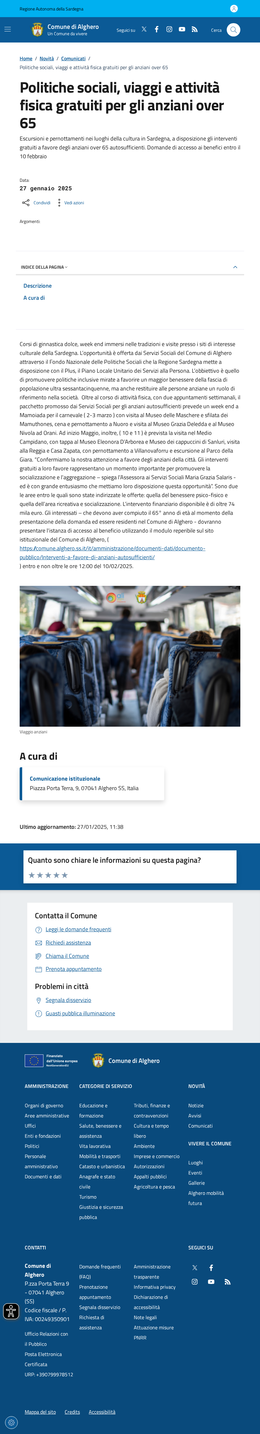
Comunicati (73, 58)
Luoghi (195, 1162)
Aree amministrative (47, 1115)
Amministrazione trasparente (152, 1271)
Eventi (195, 1172)
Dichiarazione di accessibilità (151, 1302)
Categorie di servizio (105, 1086)
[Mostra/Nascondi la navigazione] (7, 29)
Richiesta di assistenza (91, 1322)
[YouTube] (179, 29)
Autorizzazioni (149, 1166)
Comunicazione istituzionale (65, 778)
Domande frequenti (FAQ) (100, 1271)
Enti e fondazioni (43, 1136)
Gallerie (196, 1183)
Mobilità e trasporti (99, 1156)
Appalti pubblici (150, 1176)
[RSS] (192, 29)
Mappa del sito (40, 1412)
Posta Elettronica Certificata (43, 1359)
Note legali (145, 1317)
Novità (47, 58)
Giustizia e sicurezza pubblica (101, 1212)
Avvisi (194, 1115)
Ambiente (144, 1146)
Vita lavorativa (95, 1146)
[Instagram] (166, 29)
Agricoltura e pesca (154, 1186)
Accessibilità (102, 1412)
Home (26, 58)
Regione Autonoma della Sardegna (51, 8)
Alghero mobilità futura (206, 1198)
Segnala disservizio (99, 1307)
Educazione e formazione (93, 1110)
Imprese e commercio (156, 1156)
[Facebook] (154, 29)
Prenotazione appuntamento (95, 1292)
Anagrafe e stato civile (97, 1181)
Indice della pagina (42, 267)
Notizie (196, 1105)
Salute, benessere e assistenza (100, 1131)
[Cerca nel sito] (233, 30)
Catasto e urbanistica (102, 1166)
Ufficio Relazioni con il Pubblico (46, 1339)
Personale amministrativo (41, 1161)
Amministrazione (46, 1086)
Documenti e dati (43, 1176)
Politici (32, 1146)
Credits (72, 1412)
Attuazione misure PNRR (154, 1332)
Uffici (30, 1126)
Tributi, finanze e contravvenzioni (152, 1110)
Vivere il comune (209, 1143)
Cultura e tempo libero (151, 1131)
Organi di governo (44, 1105)
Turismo (87, 1197)
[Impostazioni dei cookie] (11, 1422)
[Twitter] (141, 29)
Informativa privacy (155, 1287)
